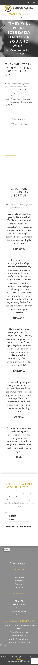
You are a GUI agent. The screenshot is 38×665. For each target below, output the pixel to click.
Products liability (19, 604)
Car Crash (19, 597)
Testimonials (19, 584)
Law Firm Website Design (14, 661)
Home (19, 574)
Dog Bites (19, 608)
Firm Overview (19, 577)
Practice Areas (19, 580)
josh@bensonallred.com (21, 639)
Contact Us (19, 587)
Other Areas (19, 614)
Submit (7, 549)
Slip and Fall (19, 601)
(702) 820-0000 (19, 13)
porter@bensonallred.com (21, 642)
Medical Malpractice (19, 611)
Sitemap (19, 659)
